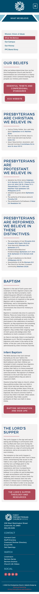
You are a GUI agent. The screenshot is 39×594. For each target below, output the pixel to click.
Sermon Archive (10, 561)
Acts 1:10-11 (18, 146)
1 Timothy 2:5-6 (28, 182)
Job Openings (9, 547)
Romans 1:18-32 (17, 182)
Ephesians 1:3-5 (17, 254)
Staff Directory (10, 540)
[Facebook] (5, 574)
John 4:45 (25, 186)
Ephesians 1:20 (24, 188)
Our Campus (10, 42)
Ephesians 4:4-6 (18, 131)
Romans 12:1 (29, 262)
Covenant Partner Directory (15, 542)
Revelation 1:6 (15, 203)
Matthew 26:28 (22, 266)
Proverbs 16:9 (30, 241)
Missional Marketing (19, 587)
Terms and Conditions (24, 589)
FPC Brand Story (11, 49)
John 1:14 (11, 140)
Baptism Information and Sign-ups (19, 409)
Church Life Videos (11, 564)
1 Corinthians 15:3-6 (27, 144)
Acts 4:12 (11, 184)
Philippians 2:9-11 (14, 191)
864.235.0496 (9, 528)
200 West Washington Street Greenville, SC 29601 (16, 524)
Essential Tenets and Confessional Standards (19, 88)
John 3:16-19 (19, 184)
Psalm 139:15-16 (24, 243)
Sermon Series (10, 559)
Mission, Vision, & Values (15, 34)
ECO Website (14, 99)
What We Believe (12, 38)
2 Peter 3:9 (28, 184)
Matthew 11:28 (13, 188)
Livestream (8, 557)
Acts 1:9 (10, 146)
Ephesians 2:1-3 (13, 247)
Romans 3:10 (24, 245)
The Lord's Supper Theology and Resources (19, 494)
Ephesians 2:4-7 (25, 252)
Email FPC (8, 545)
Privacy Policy (12, 589)
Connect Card (9, 537)
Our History (9, 46)
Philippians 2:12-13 (14, 260)
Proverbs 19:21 (13, 243)
